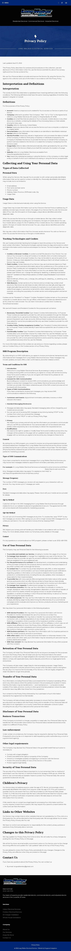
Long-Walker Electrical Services (27, 948)
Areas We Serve (8, 935)
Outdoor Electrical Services (12, 912)
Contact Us (7, 938)
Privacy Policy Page (40, 416)
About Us (6, 929)
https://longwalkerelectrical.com (18, 154)
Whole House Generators (12, 917)
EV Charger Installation (11, 915)
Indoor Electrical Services (11, 909)
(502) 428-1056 (8, 891)
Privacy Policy (35, 945)
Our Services (7, 932)
